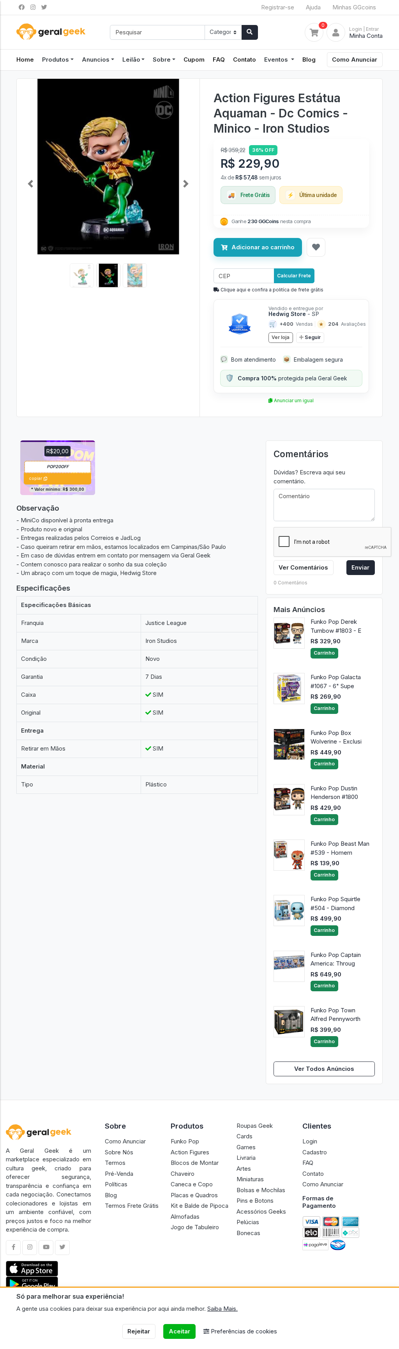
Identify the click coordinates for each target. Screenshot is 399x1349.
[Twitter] (62, 1247)
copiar (35, 478)
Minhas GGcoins (354, 7)
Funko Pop (185, 1141)
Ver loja (281, 337)
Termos (115, 1162)
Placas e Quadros (194, 1195)
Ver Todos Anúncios (324, 1068)
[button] (30, 184)
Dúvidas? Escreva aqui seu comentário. (309, 477)
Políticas (116, 1184)
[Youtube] (46, 1247)
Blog (309, 59)
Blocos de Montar (195, 1162)
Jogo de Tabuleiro (195, 1227)
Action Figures (190, 1152)
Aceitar (179, 1331)
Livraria (246, 1157)
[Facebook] (13, 1247)
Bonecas (248, 1233)
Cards (244, 1136)
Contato (244, 59)
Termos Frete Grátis (132, 1205)
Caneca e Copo (192, 1184)
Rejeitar (138, 1331)
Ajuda (313, 7)
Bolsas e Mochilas (261, 1190)
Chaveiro (182, 1173)
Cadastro (314, 1152)
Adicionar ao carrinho (263, 247)
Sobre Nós (119, 1152)
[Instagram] (29, 1247)
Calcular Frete (294, 276)
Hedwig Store (293, 314)
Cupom (194, 59)
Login (309, 1141)
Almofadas (185, 1216)
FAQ (219, 59)
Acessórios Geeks (261, 1211)
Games (246, 1147)
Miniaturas (250, 1179)
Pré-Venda (119, 1173)
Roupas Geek (255, 1125)
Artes (244, 1168)
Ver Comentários (303, 567)
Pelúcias (248, 1222)
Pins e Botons (255, 1200)
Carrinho (324, 653)
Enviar (360, 567)
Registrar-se (277, 7)
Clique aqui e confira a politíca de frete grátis (271, 290)
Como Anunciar (354, 59)
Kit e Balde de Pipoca (199, 1205)
